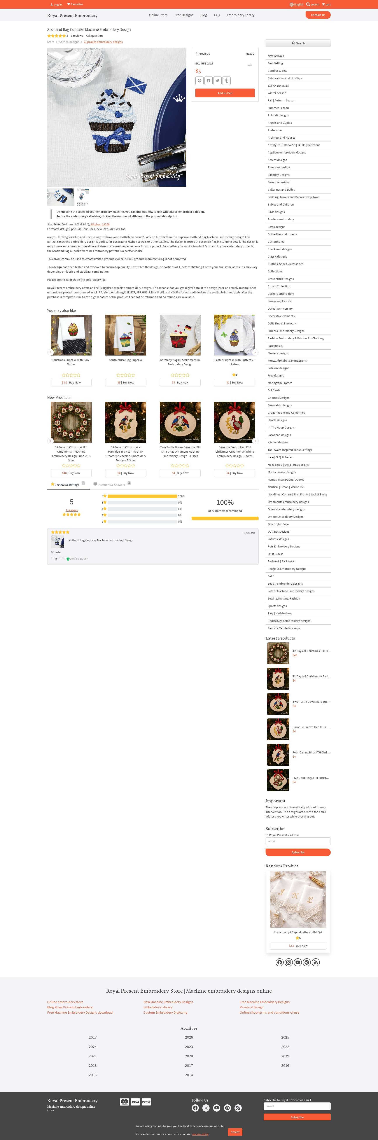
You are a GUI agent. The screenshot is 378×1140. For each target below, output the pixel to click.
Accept (235, 1132)
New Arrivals (276, 56)
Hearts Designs (277, 420)
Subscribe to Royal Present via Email (287, 1100)
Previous (204, 54)
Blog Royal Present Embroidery (70, 1007)
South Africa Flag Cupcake (126, 360)
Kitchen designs (69, 42)
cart (328, 4)
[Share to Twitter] (217, 81)
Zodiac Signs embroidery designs (289, 621)
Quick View (71, 337)
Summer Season (278, 108)
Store (50, 42)
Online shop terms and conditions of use (269, 1012)
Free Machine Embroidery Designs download (80, 1012)
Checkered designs (280, 249)
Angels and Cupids (280, 123)
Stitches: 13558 (100, 224)
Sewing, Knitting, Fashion (284, 598)
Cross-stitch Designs (281, 279)
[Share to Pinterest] (199, 81)
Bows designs (276, 227)
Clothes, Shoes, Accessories (285, 264)
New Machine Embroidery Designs (168, 1002)
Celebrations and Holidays (285, 78)
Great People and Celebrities (286, 413)
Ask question (94, 36)
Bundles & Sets (277, 71)
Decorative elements (281, 316)
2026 (189, 1037)
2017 (189, 1065)
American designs (279, 167)
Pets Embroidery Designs (284, 546)
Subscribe (298, 852)
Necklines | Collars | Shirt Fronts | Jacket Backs (297, 494)
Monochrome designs (282, 472)
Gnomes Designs (278, 398)
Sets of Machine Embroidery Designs (291, 591)
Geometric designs (280, 405)
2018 (93, 1065)
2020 (189, 1055)
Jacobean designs (279, 435)
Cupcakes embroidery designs (103, 42)
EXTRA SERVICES (278, 85)
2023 (189, 1046)
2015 (93, 1074)
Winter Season (277, 93)
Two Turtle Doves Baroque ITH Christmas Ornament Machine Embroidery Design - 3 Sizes (180, 451)
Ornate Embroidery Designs (285, 517)
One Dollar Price (278, 524)
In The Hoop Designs (281, 427)
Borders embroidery (281, 219)
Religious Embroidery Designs (287, 569)
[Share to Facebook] (208, 81)
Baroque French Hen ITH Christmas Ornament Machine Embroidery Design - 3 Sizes (234, 451)
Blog (203, 15)
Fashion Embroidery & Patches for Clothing (296, 338)
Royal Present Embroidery (72, 15)
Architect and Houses (281, 137)
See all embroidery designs (285, 584)
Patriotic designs (278, 539)
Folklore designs (278, 368)
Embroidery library (240, 15)
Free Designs (184, 15)
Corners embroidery (281, 294)
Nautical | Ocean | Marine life (286, 487)
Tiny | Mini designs (279, 613)
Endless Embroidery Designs (286, 331)
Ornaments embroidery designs (288, 502)
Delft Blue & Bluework (282, 323)
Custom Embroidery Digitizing (165, 1012)
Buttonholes (276, 242)
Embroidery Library (158, 1007)
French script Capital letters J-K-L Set (298, 932)
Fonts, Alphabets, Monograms (287, 361)
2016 (285, 1065)
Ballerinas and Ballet (281, 190)
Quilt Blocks (275, 554)
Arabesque (275, 130)
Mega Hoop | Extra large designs (288, 465)
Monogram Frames (280, 383)
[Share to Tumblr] (226, 81)
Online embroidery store (65, 1002)
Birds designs (276, 212)
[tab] (68, 485)
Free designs (276, 375)
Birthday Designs (279, 175)
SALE (271, 576)
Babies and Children (281, 204)
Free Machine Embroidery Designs (265, 1002)
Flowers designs (278, 353)
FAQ (217, 15)
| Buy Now (71, 382)
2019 (285, 1055)
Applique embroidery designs (287, 152)
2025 (285, 1037)
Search (300, 43)
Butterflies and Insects (282, 234)
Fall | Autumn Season (281, 100)
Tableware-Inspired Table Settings (290, 450)
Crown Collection (279, 286)
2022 (285, 1046)
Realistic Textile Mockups (284, 628)
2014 (189, 1074)
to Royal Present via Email (282, 835)
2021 (93, 1055)
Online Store (158, 15)
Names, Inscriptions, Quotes (286, 479)
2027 (93, 1037)
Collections (275, 271)
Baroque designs (278, 182)
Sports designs (277, 606)
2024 (93, 1046)
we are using (200, 1134)
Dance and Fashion (280, 301)
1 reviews (77, 36)
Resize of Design (252, 1007)
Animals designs (278, 115)
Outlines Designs (278, 531)
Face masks (275, 346)
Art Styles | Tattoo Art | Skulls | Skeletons (294, 145)
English (299, 4)
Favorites (76, 4)
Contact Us (318, 15)
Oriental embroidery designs (286, 509)
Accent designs (277, 160)
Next (249, 54)
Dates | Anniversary (280, 308)
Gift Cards (274, 390)
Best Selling (275, 63)
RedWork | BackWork (281, 561)
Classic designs (277, 256)
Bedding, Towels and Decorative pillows (293, 197)
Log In (57, 4)
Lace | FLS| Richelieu (280, 457)
